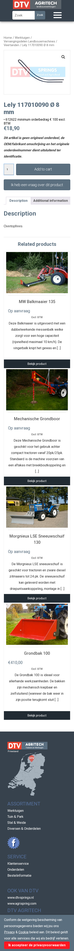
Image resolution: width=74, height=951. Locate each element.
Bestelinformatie (19, 875)
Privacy (9, 932)
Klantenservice (18, 864)
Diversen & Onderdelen (24, 829)
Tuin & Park (15, 817)
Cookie (23, 932)
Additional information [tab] (50, 201)
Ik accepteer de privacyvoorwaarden (37, 945)
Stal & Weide (16, 823)
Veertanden (11, 45)
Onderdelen (15, 870)
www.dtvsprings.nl (20, 898)
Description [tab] (18, 201)
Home (8, 38)
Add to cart (43, 169)
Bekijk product (37, 364)
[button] (63, 57)
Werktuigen (22, 38)
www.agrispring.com (21, 903)
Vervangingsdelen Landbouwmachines (29, 41)
